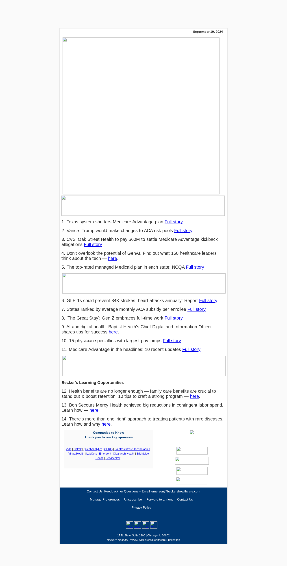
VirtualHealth (76, 453)
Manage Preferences (105, 499)
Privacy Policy (141, 507)
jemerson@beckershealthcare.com (175, 491)
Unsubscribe (133, 499)
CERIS (108, 449)
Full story (174, 221)
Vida (69, 449)
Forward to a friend (160, 499)
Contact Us (185, 499)
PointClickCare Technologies (132, 449)
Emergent (105, 453)
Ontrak (78, 449)
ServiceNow (113, 458)
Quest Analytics (93, 449)
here (112, 258)
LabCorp (91, 453)
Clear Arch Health (124, 453)
